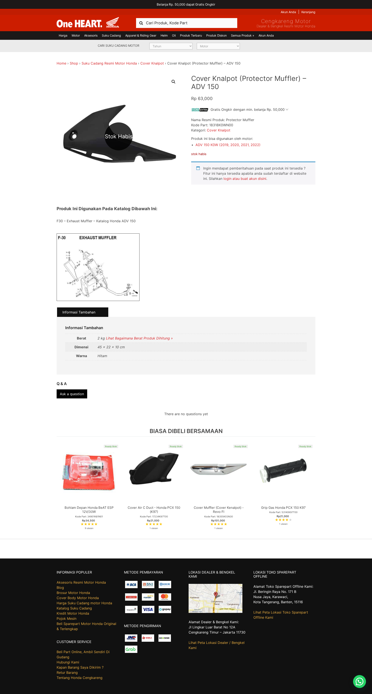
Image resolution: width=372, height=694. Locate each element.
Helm (164, 35)
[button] (173, 82)
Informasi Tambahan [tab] (78, 312)
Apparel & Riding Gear (140, 35)
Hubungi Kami (68, 662)
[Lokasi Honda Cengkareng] (215, 611)
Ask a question (72, 394)
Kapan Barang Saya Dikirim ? (80, 667)
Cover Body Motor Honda (78, 598)
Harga (63, 35)
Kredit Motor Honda (73, 613)
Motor (76, 35)
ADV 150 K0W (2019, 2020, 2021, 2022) (227, 145)
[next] (311, 487)
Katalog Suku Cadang (74, 608)
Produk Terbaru (191, 35)
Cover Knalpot (152, 63)
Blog (60, 587)
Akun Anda (288, 12)
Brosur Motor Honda (73, 593)
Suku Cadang (111, 35)
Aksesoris (91, 35)
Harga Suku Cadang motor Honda (84, 603)
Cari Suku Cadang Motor (118, 45)
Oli (174, 35)
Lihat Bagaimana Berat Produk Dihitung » (139, 338)
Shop (74, 63)
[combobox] (186, 23)
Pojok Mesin (66, 618)
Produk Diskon (216, 35)
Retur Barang (67, 672)
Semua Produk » (242, 35)
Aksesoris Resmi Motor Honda (81, 582)
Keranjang (308, 12)
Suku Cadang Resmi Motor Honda (109, 63)
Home (61, 63)
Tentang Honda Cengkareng (79, 677)
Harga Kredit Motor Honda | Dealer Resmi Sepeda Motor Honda (88, 22)
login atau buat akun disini (244, 178)
